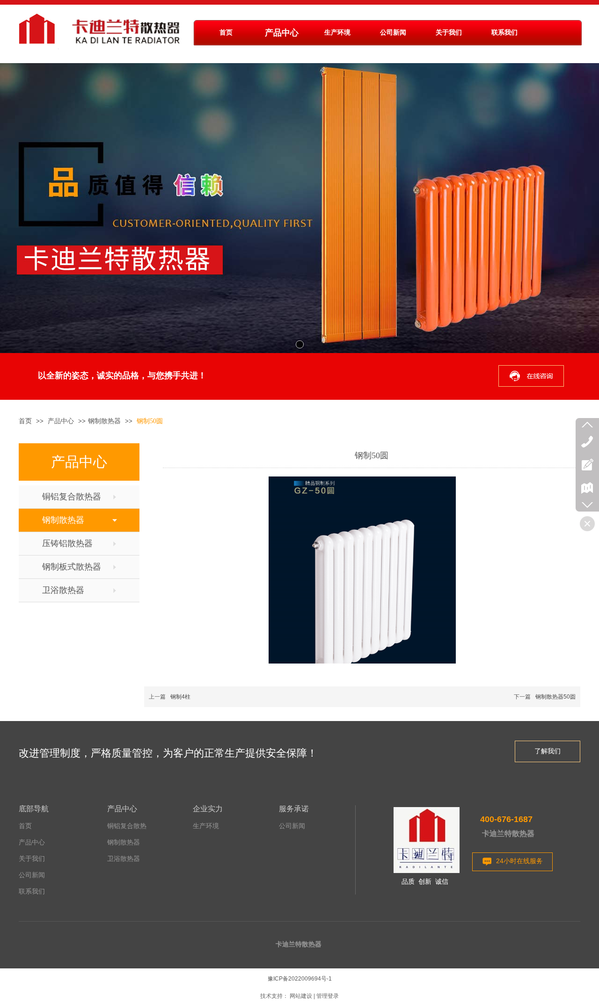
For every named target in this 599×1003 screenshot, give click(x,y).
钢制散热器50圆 (555, 696)
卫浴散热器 (123, 858)
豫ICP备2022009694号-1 (300, 978)
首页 (25, 421)
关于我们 (32, 858)
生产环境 (206, 826)
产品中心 (62, 421)
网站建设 (301, 996)
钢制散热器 (104, 421)
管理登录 (327, 996)
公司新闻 (32, 875)
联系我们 (32, 891)
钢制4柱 (180, 696)
